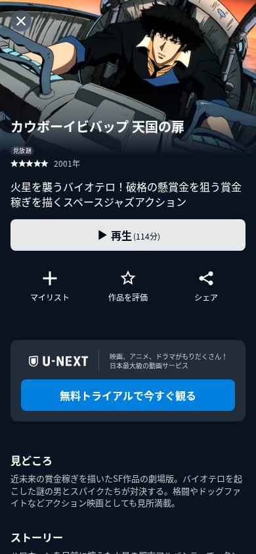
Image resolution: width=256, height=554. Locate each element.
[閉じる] (21, 21)
